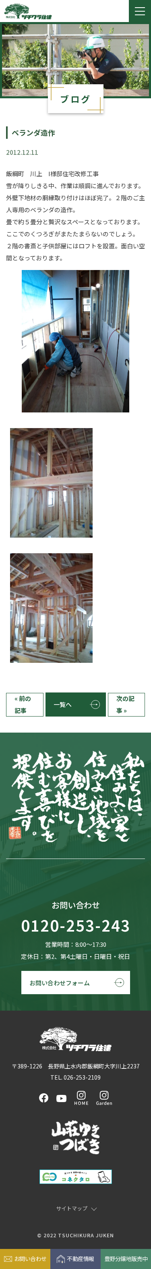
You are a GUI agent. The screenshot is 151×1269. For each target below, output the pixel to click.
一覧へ (63, 704)
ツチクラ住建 (28, 11)
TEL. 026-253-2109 (75, 1077)
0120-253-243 (75, 925)
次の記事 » (125, 704)
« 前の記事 (22, 704)
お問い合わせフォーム (59, 983)
